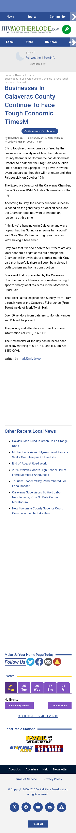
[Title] (61, 807)
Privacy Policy (53, 779)
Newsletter (60, 769)
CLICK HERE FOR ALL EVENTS (38, 716)
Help (45, 769)
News (10, 16)
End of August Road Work (29, 463)
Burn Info (49, 57)
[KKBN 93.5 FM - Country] (48, 747)
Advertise (32, 769)
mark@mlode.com (31, 358)
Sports (31, 16)
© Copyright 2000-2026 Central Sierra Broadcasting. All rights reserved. (38, 792)
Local (10, 42)
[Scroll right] (73, 16)
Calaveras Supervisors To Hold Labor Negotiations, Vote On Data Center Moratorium (37, 497)
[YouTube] (38, 807)
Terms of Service (25, 779)
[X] (14, 807)
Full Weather (34, 57)
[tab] (11, 687)
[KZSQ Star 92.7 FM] (19, 747)
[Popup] (66, 29)
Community (57, 16)
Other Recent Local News (30, 431)
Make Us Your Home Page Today (29, 655)
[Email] (50, 807)
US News (51, 42)
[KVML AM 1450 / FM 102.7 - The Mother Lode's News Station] (39, 738)
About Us (15, 769)
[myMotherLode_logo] (30, 29)
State (29, 42)
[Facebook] (26, 807)
